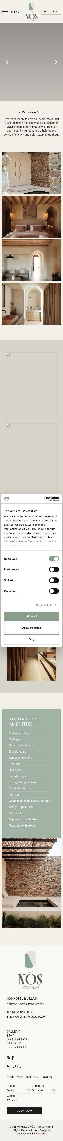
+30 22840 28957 (23, 1011)
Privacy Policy (14, 1066)
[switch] (54, 569)
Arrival (11, 1085)
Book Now (51, 11)
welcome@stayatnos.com (31, 1016)
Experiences (17, 1047)
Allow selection (31, 627)
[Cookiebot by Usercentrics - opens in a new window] (44, 498)
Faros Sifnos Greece (31, 1003)
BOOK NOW (24, 1110)
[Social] (8, 1058)
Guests (11, 1095)
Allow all (31, 616)
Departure (37, 1085)
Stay (10, 1035)
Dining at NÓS (17, 1039)
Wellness (14, 1043)
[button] (11, 11)
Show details (44, 605)
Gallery (13, 1031)
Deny (31, 639)
